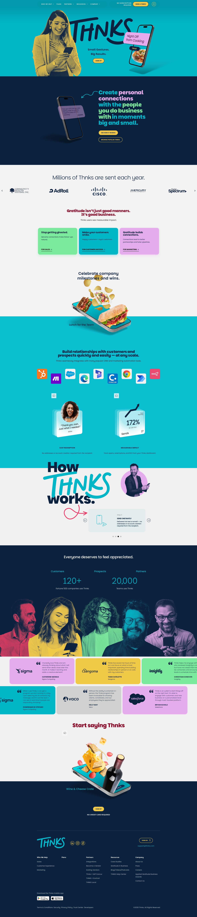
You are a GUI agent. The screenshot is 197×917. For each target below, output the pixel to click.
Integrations (91, 861)
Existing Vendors (92, 870)
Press (137, 866)
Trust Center (78, 907)
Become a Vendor (93, 866)
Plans (59, 4)
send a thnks (140, 4)
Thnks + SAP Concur (94, 874)
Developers (88, 907)
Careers (138, 870)
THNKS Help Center (118, 874)
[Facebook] (83, 843)
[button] (53, 4)
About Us (139, 861)
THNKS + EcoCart (93, 878)
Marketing (41, 870)
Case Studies (116, 861)
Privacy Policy (67, 907)
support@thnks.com (146, 846)
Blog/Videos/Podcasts (120, 870)
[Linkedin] (72, 843)
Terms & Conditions (45, 907)
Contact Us (139, 881)
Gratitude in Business (119, 866)
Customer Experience (45, 866)
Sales (39, 861)
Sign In (145, 840)
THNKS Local (91, 882)
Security (57, 907)
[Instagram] (78, 843)
